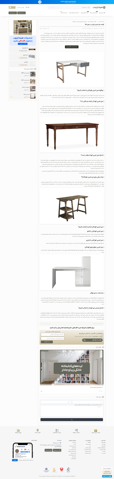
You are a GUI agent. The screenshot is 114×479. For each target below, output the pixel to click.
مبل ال (75, 444)
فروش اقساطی (88, 447)
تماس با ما (103, 453)
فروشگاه (89, 442)
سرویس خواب (88, 444)
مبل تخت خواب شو (72, 446)
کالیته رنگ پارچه (88, 453)
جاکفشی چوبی (73, 458)
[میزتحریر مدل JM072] (32, 81)
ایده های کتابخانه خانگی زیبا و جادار (96, 387)
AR (26, 7)
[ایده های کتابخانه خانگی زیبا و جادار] (71, 368)
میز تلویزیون (25, 48)
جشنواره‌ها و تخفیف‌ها (101, 447)
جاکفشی (26, 62)
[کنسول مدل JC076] (32, 88)
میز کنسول (25, 55)
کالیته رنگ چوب (88, 451)
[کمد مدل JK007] (32, 96)
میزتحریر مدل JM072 (25, 80)
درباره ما (104, 451)
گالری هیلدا (103, 446)
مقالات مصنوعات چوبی (91, 21)
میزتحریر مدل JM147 (25, 73)
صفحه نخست (101, 21)
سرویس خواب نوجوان (72, 451)
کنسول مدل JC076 (25, 87)
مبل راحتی (74, 442)
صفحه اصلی (103, 442)
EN (28, 7)
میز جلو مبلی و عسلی (72, 455)
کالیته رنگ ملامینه (87, 449)
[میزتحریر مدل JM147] (32, 74)
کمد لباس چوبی (73, 453)
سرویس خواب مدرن (72, 449)
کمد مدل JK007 (26, 94)
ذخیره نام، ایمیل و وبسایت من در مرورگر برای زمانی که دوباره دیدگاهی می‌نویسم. (87, 404)
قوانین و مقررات (102, 449)
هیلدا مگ (103, 444)
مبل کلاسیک (74, 447)
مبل (90, 446)
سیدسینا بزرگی (96, 28)
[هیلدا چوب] (99, 7)
